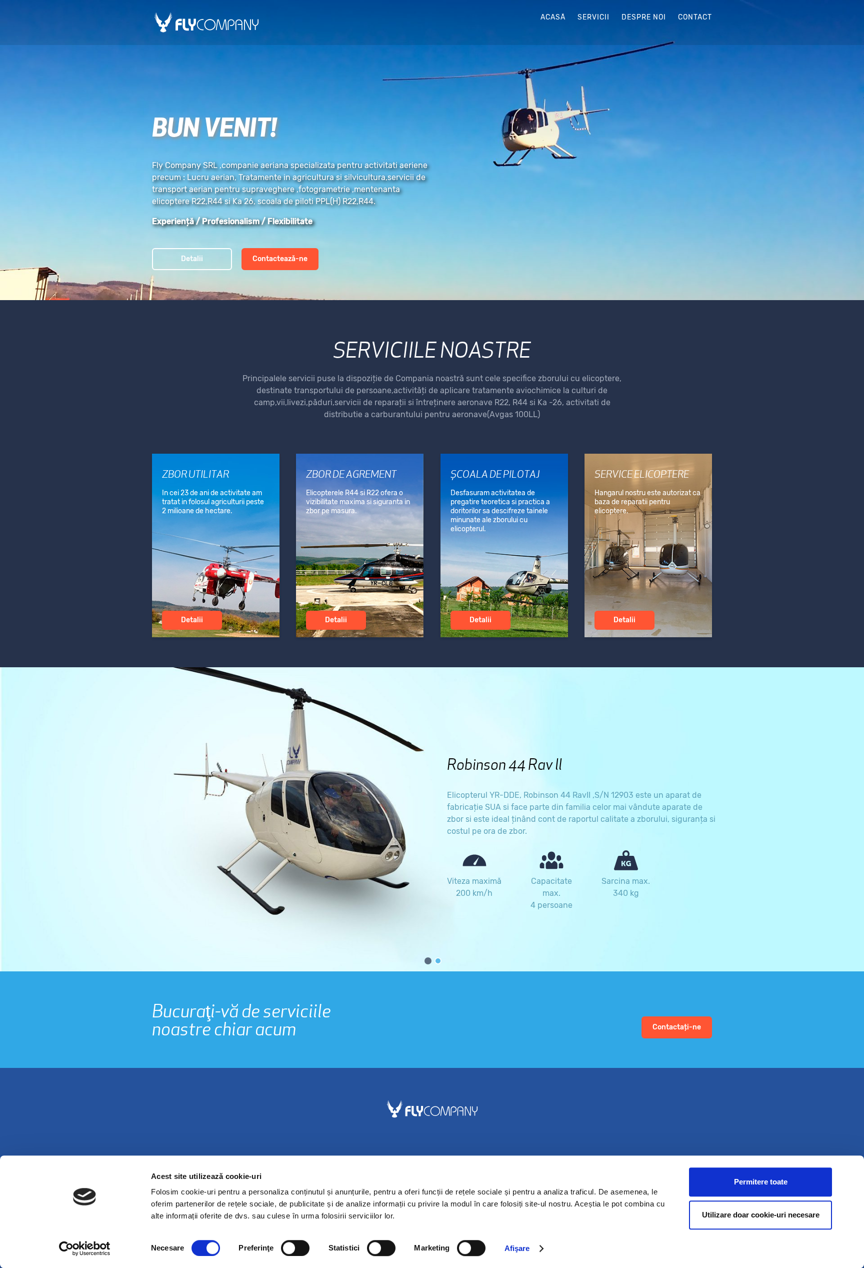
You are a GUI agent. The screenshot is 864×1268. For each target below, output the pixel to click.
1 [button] (427, 959)
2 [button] (437, 959)
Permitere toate (761, 1181)
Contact (695, 17)
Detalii (192, 259)
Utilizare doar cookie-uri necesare (761, 1214)
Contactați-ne (676, 1027)
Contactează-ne (280, 259)
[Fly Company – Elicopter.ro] (206, 22)
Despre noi (644, 17)
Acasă (553, 17)
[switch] (295, 1248)
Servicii (594, 17)
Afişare (517, 1248)
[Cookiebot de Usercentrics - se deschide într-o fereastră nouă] (84, 1248)
